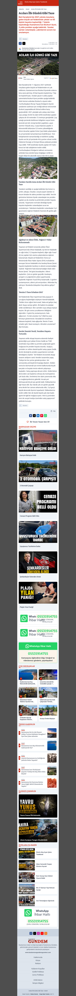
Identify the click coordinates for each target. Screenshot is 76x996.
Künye (38, 960)
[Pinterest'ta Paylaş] (41, 415)
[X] (34, 933)
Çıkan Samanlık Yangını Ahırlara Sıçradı (50, 2)
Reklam (38, 963)
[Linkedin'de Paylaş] (38, 415)
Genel (27, 9)
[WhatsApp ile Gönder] (45, 415)
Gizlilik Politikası (38, 972)
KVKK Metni (38, 980)
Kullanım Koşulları (38, 969)
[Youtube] (42, 933)
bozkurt (25, 39)
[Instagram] (38, 933)
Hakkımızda (38, 957)
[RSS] (45, 933)
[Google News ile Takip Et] (53, 78)
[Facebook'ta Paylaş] (20, 43)
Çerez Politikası (38, 975)
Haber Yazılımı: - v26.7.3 (38, 994)
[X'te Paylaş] (23, 43)
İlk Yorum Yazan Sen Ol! (39, 422)
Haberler (21, 9)
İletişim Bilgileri (38, 983)
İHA (29, 78)
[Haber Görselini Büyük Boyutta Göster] (38, 63)
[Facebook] (30, 933)
